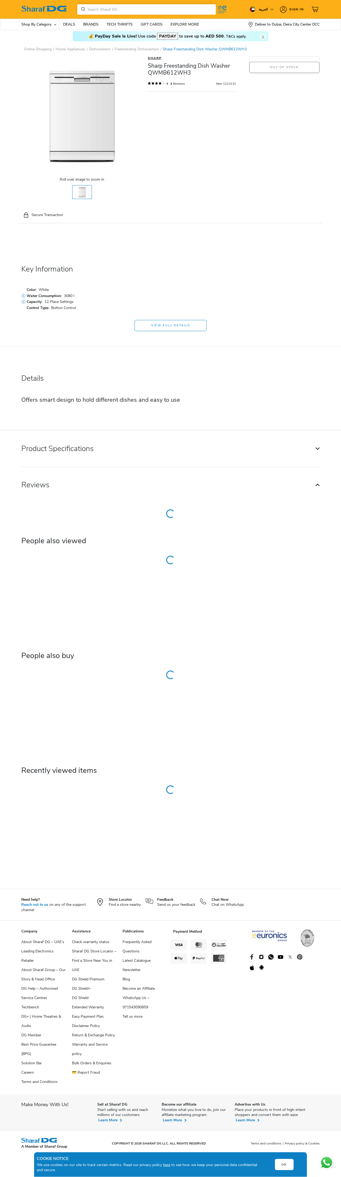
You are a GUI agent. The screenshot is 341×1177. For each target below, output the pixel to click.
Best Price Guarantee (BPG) (38, 1049)
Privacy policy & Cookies (302, 1143)
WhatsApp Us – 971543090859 (136, 1002)
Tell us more (133, 1016)
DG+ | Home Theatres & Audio (41, 1021)
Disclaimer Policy (86, 1025)
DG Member (31, 1035)
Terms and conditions (266, 1143)
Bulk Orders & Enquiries (91, 1063)
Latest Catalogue (137, 960)
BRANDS (91, 24)
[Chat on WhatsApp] (327, 1163)
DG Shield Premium (88, 979)
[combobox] (146, 9)
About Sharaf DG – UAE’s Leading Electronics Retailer (42, 951)
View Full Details (170, 325)
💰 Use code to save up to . (167, 36)
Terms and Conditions (39, 1081)
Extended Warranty (88, 1007)
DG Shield (80, 997)
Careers (27, 1072)
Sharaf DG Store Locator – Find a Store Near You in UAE (94, 960)
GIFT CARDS (152, 24)
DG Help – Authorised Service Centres (39, 993)
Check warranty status (90, 941)
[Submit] (82, 9)
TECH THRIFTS (120, 24)
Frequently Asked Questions (137, 946)
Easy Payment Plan (88, 1016)
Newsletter (132, 969)
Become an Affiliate (139, 988)
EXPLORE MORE (184, 24)
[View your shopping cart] (316, 9)
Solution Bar (31, 1063)
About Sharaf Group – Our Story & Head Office (43, 974)
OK (284, 1164)
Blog (126, 979)
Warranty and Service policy (90, 1049)
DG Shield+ (81, 988)
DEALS (69, 24)
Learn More (107, 1120)
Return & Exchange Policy (93, 1035)
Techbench (30, 1007)
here (166, 1164)
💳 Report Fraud (86, 1072)
